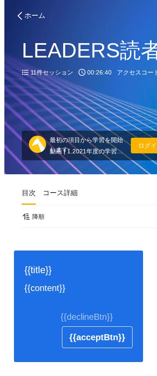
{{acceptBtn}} (97, 337)
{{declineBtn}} (87, 317)
